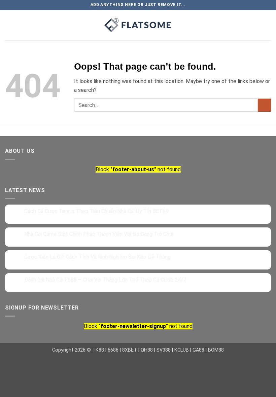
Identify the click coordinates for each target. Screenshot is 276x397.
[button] (52, 25)
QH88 (147, 350)
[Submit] (264, 105)
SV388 (164, 350)
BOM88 (216, 350)
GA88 (198, 350)
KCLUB (181, 350)
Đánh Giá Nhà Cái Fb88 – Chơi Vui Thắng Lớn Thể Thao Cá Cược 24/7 (105, 280)
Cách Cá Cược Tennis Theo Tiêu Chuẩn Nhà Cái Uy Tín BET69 (96, 211)
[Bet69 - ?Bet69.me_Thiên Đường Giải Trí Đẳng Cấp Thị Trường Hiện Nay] (138, 25)
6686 (113, 350)
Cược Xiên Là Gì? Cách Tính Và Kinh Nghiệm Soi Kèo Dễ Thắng (97, 257)
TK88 (98, 350)
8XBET (129, 350)
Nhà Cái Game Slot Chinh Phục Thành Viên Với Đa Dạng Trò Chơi (98, 234)
